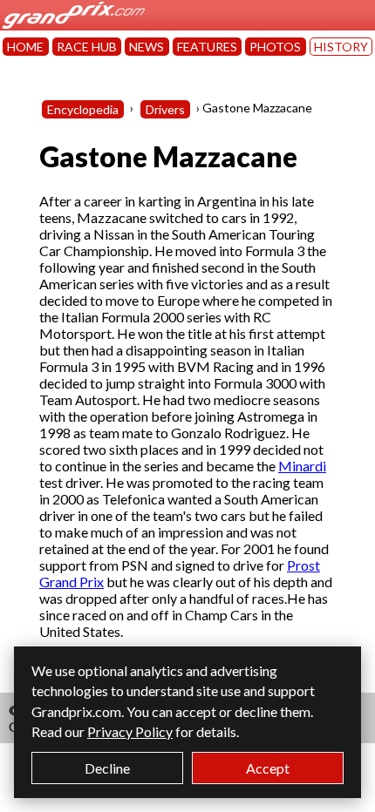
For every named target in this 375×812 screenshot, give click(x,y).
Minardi (302, 465)
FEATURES (207, 46)
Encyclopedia (83, 109)
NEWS (146, 46)
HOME (25, 46)
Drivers (165, 109)
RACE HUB (87, 46)
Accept (268, 768)
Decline (107, 768)
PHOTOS (275, 46)
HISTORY (341, 46)
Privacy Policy (130, 731)
